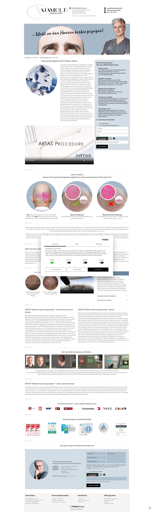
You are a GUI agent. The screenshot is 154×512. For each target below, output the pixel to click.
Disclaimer (93, 15)
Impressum (75, 15)
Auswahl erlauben (77, 269)
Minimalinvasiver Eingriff (104, 300)
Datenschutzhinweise (84, 15)
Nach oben (29, 169)
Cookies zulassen (98, 269)
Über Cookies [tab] (99, 244)
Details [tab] (77, 244)
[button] (110, 138)
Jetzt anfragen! (102, 146)
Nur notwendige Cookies (56, 269)
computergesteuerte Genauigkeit (106, 296)
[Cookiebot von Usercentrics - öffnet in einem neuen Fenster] (101, 240)
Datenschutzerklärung (97, 468)
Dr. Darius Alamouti (71, 476)
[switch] (69, 263)
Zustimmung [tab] (55, 244)
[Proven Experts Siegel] (77, 506)
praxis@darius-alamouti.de (69, 466)
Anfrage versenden (93, 485)
